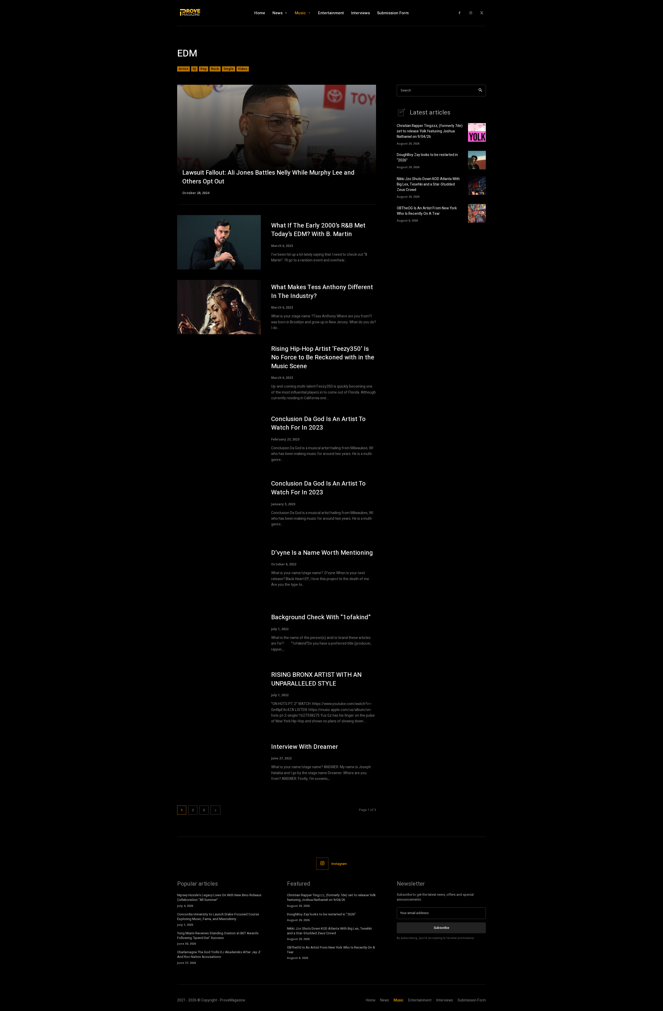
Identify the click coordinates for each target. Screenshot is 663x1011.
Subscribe (441, 927)
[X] (481, 13)
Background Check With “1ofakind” (321, 617)
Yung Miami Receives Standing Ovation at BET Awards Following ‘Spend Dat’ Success (217, 935)
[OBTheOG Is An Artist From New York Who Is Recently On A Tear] (477, 213)
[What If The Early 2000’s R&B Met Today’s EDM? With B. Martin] (219, 242)
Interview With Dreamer (304, 746)
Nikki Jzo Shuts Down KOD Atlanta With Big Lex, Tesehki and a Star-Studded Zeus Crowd (428, 184)
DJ (194, 69)
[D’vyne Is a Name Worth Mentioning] (219, 568)
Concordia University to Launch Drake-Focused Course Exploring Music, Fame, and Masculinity (218, 916)
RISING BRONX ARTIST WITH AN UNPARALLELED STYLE (316, 679)
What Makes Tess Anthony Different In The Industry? (322, 292)
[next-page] (215, 810)
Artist (183, 69)
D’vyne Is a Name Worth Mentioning (322, 552)
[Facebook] (459, 13)
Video (242, 69)
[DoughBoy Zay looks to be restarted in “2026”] (477, 160)
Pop (203, 69)
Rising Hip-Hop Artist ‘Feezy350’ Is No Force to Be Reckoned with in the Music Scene (322, 357)
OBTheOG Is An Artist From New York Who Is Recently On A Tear (427, 210)
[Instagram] (470, 13)
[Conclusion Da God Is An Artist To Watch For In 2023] (219, 439)
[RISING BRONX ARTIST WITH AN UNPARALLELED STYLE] (219, 697)
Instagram (339, 863)
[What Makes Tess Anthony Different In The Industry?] (219, 307)
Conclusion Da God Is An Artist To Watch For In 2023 (318, 423)
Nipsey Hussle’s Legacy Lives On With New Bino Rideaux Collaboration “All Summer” (219, 897)
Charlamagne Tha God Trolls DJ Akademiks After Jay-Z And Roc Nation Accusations (219, 954)
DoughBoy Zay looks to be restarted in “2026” (321, 914)
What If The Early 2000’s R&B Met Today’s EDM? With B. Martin (318, 230)
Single (229, 69)
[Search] (480, 90)
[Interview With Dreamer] (219, 762)
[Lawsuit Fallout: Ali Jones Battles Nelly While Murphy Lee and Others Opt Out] (276, 139)
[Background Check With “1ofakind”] (219, 633)
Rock (215, 69)
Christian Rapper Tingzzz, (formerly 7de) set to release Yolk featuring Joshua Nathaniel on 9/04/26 (430, 131)
